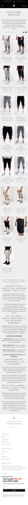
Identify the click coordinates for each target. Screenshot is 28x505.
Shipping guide (5, 459)
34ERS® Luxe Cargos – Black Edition (7, 240)
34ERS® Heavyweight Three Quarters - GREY (21, 149)
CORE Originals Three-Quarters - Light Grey (7, 59)
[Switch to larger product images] (23, 32)
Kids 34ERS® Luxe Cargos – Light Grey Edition (7, 270)
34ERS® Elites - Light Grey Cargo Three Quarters (7, 119)
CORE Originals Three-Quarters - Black (21, 59)
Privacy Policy (5, 439)
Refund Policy (5, 441)
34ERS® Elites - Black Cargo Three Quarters (20, 119)
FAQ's (3, 454)
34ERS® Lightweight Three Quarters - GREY (20, 179)
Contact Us (4, 451)
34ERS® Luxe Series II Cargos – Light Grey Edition (7, 89)
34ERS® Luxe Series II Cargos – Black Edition (20, 89)
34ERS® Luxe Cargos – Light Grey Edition (21, 210)
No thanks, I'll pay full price (14, 493)
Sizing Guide (4, 456)
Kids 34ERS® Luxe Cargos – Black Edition (21, 240)
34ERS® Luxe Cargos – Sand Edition (7, 210)
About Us (3, 437)
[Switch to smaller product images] (26, 32)
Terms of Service (5, 444)
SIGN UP (14, 490)
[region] (14, 421)
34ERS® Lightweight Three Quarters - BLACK (7, 180)
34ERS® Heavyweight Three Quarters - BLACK (7, 147)
